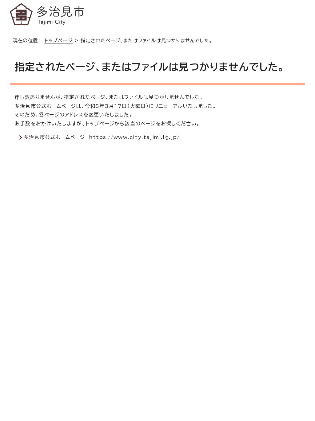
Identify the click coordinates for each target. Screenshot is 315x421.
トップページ (59, 40)
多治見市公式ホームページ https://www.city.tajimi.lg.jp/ (102, 137)
